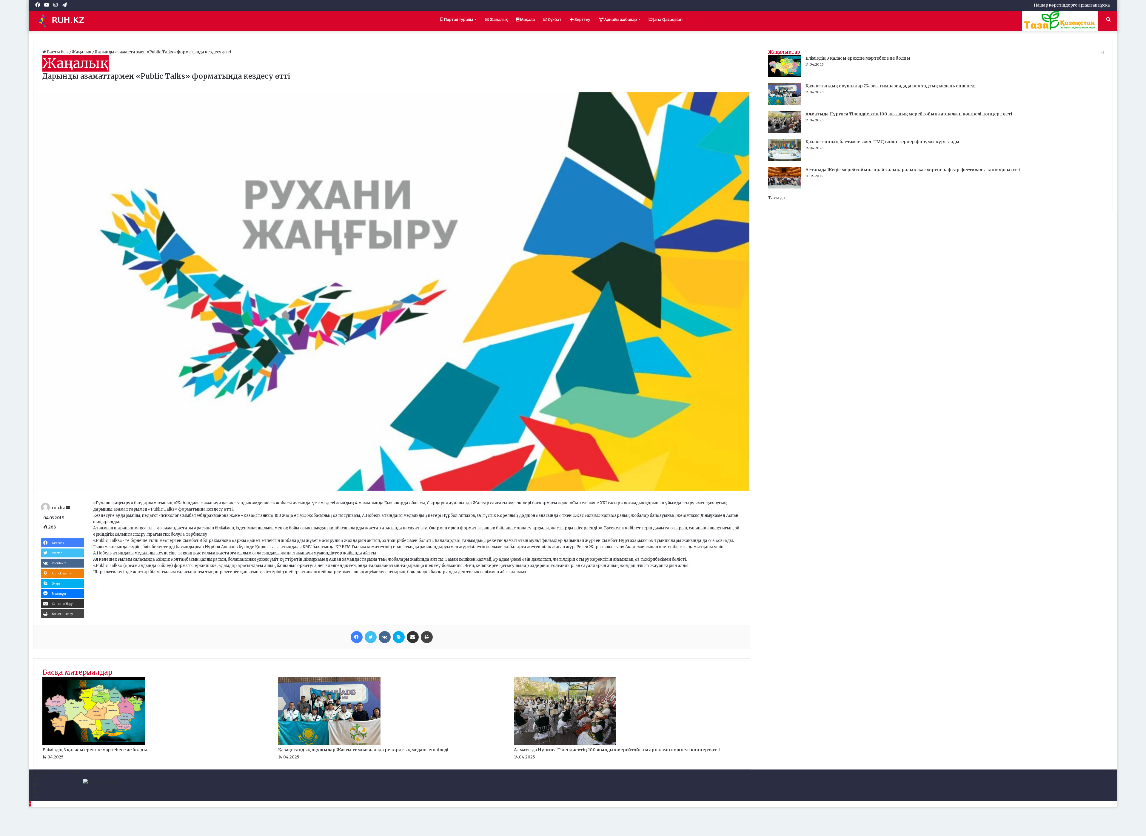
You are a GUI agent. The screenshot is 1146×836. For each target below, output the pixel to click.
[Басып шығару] (427, 637)
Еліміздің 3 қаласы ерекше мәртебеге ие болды (94, 749)
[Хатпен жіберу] (413, 637)
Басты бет (57, 52)
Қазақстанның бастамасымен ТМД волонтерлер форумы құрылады (882, 141)
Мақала (527, 19)
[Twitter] (371, 637)
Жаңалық (498, 19)
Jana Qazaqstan (667, 19)
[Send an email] (68, 507)
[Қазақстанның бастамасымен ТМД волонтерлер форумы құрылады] (784, 159)
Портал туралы (458, 19)
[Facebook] (357, 637)
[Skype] (399, 637)
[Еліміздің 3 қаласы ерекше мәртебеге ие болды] (93, 744)
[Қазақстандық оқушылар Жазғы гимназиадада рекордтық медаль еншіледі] (329, 744)
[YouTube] (35, 785)
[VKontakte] (385, 637)
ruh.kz (58, 507)
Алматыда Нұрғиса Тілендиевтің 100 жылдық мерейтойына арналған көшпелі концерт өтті (617, 749)
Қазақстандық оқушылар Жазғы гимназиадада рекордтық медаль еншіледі (363, 749)
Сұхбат (554, 19)
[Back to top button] (30, 803)
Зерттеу (582, 19)
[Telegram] (35, 797)
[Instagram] (34, 791)
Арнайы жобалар (620, 19)
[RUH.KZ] (63, 20)
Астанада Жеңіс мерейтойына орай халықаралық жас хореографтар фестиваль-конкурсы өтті (912, 169)
